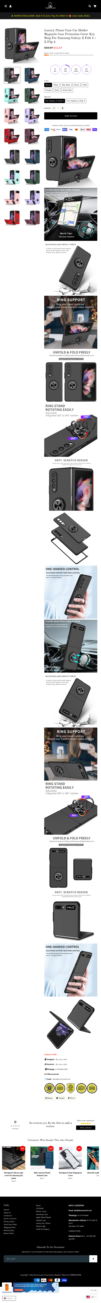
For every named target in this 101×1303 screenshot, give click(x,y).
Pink (85, 85)
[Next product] (97, 1167)
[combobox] (91, 1297)
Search (6, 1210)
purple (48, 90)
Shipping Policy (10, 1227)
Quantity (47, 108)
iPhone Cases (41, 1211)
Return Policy (9, 1233)
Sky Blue (66, 85)
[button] (9, 1298)
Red (57, 90)
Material (47, 97)
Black (48, 85)
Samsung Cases (42, 1214)
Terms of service (10, 1218)
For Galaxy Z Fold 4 (55, 101)
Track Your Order (10, 1224)
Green (76, 85)
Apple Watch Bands (43, 1217)
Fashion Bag (40, 1226)
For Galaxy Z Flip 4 (76, 101)
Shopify (57, 1275)
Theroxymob (38, 1275)
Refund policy (9, 1230)
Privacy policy (9, 1221)
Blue (56, 85)
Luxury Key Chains (43, 1223)
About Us (7, 1213)
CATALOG (40, 1208)
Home (38, 1205)
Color (46, 81)
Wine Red (67, 90)
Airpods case (41, 1220)
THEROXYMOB (75, 1275)
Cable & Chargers (42, 1229)
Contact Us (8, 1215)
